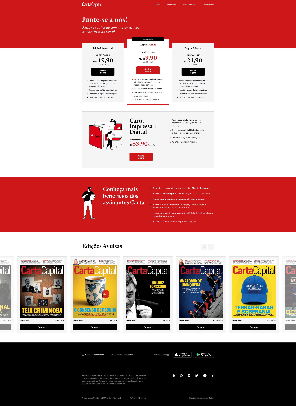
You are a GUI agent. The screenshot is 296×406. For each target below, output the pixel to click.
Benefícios (171, 5)
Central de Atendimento (94, 355)
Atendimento (209, 5)
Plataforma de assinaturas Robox (201, 398)
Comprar (42, 327)
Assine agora (103, 71)
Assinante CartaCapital (123, 355)
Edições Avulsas (190, 5)
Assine (157, 5)
